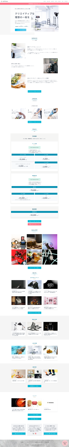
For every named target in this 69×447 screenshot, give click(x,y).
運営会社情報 (47, 442)
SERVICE (52, 1)
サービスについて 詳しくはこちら (34, 91)
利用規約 (22, 442)
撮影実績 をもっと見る (34, 386)
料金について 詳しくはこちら (34, 221)
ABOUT (59, 1)
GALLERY (48, 1)
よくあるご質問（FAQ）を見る (50, 433)
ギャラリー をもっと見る (34, 267)
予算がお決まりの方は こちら (34, 224)
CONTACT (66, 1)
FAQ (62, 1)
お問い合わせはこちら (18, 433)
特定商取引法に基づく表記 (39, 442)
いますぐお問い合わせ (20, 29)
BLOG (56, 1)
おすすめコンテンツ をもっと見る (34, 312)
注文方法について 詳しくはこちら (34, 122)
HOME (45, 1)
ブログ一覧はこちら (34, 418)
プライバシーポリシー (30, 442)
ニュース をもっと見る (34, 414)
